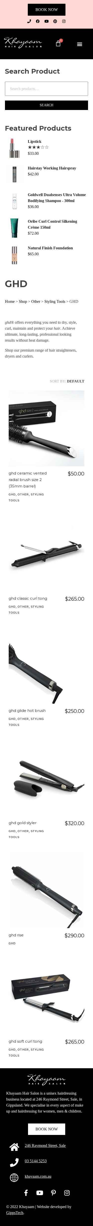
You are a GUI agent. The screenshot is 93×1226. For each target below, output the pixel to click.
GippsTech (14, 1213)
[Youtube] (46, 21)
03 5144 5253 (36, 1161)
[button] (79, 44)
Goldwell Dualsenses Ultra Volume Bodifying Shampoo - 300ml (57, 198)
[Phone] (29, 21)
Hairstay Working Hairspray (52, 168)
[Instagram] (64, 21)
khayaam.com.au (38, 1176)
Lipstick (34, 141)
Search (46, 105)
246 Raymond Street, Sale (45, 1145)
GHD (12, 494)
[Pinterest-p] (53, 1192)
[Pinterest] (55, 21)
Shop (23, 301)
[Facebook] (38, 21)
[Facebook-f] (26, 1192)
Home (10, 301)
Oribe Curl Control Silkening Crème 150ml (52, 224)
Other (35, 301)
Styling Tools (54, 301)
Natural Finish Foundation (50, 248)
